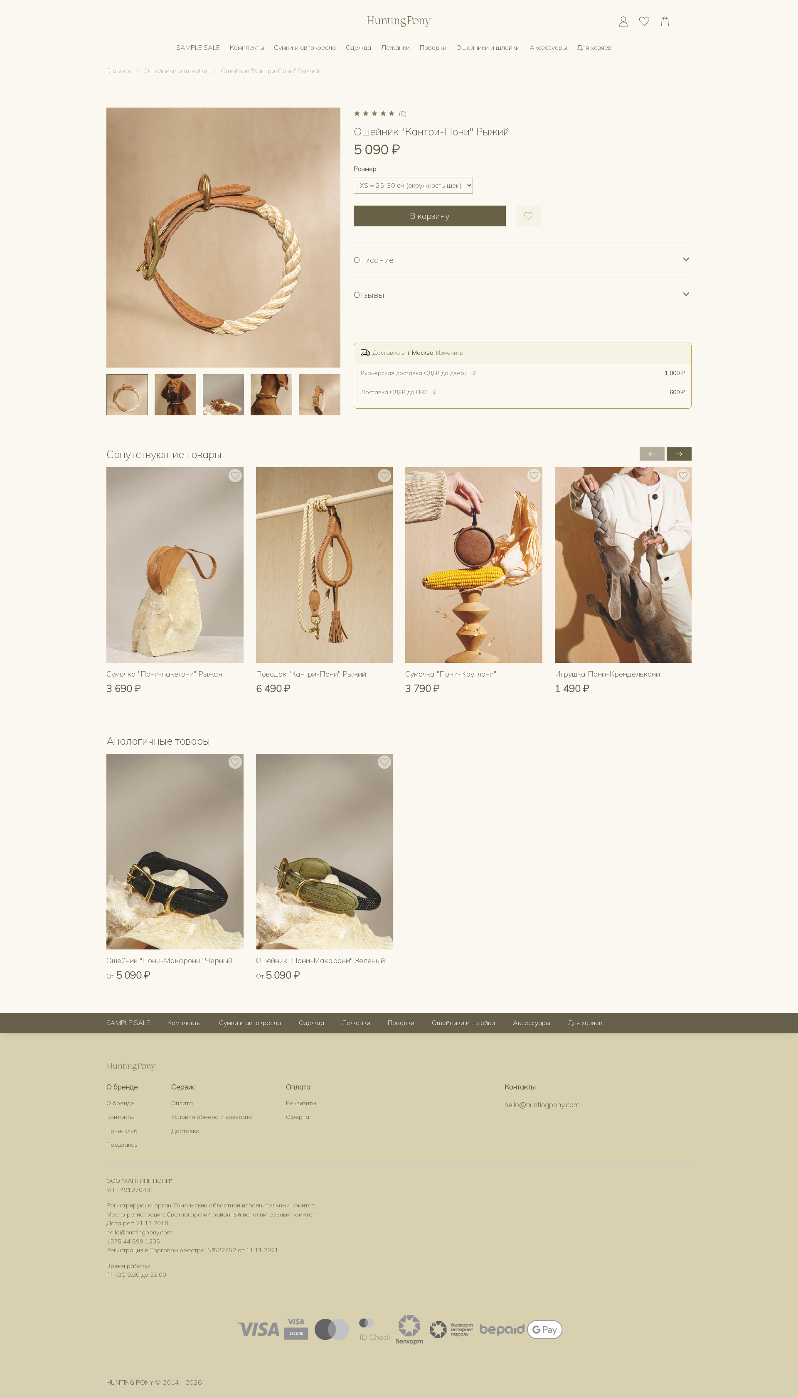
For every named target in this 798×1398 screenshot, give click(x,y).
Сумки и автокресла (305, 47)
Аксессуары (548, 47)
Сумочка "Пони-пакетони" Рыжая (164, 674)
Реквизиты (301, 1103)
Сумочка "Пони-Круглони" (450, 674)
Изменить (449, 352)
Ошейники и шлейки (488, 47)
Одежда (358, 47)
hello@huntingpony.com (542, 1104)
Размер (365, 168)
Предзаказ (122, 1144)
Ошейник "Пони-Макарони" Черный (169, 960)
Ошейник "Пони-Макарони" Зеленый (320, 960)
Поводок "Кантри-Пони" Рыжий (311, 674)
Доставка (185, 1131)
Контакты (120, 1117)
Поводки (433, 47)
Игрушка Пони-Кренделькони (607, 674)
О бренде (120, 1103)
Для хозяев (594, 47)
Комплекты (247, 47)
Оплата (182, 1103)
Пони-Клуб (122, 1131)
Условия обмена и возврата (212, 1117)
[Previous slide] (120, 238)
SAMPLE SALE (198, 47)
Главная (118, 70)
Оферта (297, 1117)
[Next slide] (327, 238)
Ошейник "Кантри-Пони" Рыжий (270, 70)
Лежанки (395, 47)
